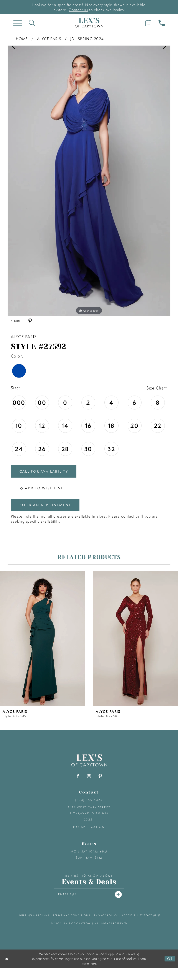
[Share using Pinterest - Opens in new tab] (30, 321)
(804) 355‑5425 (89, 800)
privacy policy (106, 915)
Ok (170, 958)
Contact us (78, 9)
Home (22, 38)
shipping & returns (33, 915)
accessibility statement (141, 915)
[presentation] (42, 638)
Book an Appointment (45, 505)
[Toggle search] (32, 23)
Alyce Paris (49, 38)
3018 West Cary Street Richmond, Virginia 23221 (89, 813)
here (93, 963)
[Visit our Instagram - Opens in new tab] (89, 776)
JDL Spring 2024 (87, 38)
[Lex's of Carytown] (89, 23)
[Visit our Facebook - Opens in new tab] (78, 776)
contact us (130, 516)
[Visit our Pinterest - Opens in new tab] (100, 776)
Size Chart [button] (157, 388)
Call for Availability (44, 471)
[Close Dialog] (7, 959)
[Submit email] (118, 894)
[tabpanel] (89, 181)
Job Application (89, 827)
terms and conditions (71, 915)
